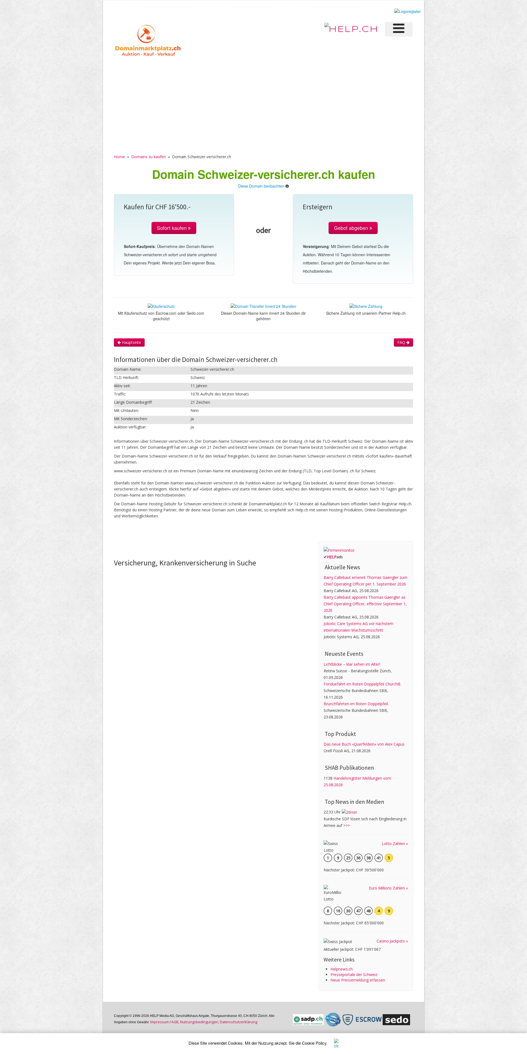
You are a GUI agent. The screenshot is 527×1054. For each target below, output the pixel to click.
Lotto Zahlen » (395, 843)
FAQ (401, 342)
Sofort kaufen (172, 227)
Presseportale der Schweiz (353, 974)
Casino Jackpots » (392, 941)
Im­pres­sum (159, 1021)
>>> (346, 825)
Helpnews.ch (341, 969)
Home (119, 156)
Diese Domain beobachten (261, 186)
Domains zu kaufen (148, 156)
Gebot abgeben (351, 227)
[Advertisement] (263, 99)
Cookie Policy (314, 1043)
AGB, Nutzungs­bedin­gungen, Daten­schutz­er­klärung (214, 1021)
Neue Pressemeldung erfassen (357, 980)
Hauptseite (131, 342)
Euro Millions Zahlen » (388, 888)
